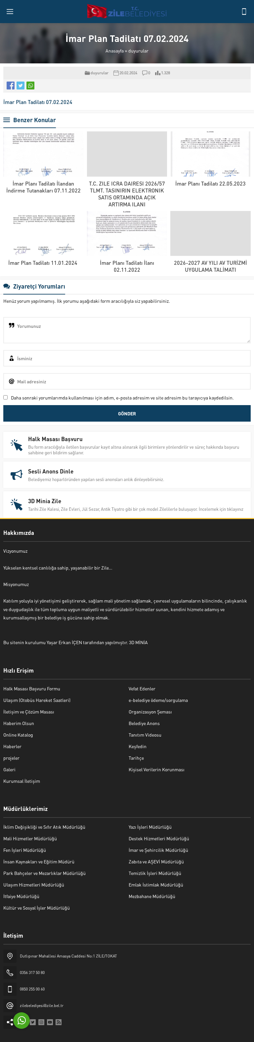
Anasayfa (115, 50)
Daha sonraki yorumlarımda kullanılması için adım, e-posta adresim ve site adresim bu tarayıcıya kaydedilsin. (122, 397)
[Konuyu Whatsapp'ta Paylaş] (30, 85)
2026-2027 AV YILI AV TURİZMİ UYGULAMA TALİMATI (210, 266)
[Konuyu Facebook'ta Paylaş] (11, 85)
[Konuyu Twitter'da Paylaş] (20, 85)
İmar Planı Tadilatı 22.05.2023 (210, 183)
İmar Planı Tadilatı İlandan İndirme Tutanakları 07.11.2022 (43, 187)
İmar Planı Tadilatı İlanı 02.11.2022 (127, 266)
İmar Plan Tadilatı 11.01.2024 (43, 262)
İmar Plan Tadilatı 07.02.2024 (37, 101)
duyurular (138, 50)
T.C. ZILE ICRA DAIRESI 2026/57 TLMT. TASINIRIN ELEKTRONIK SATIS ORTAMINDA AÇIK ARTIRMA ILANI (127, 194)
